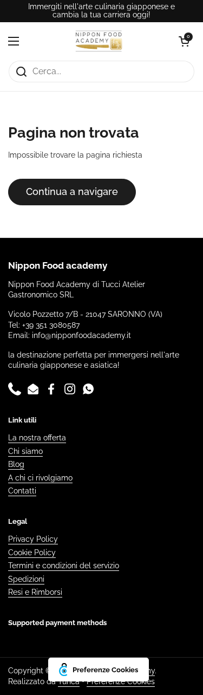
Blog (16, 464)
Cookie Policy (32, 552)
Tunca (69, 681)
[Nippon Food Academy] (99, 41)
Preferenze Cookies (121, 681)
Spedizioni (26, 579)
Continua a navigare (72, 191)
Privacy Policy (33, 539)
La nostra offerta (37, 437)
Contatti (22, 490)
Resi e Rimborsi (35, 592)
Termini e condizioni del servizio (63, 565)
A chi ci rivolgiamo (40, 477)
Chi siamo (25, 451)
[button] (184, 41)
